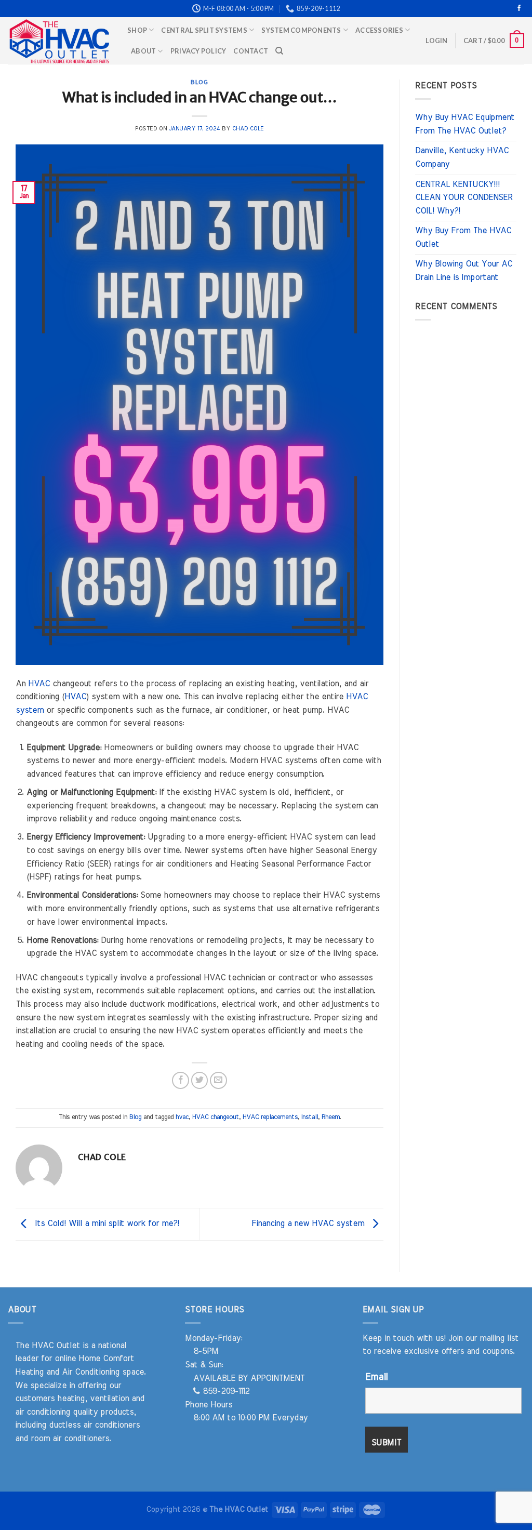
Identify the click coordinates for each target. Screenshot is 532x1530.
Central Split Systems (204, 30)
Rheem (331, 1117)
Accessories (379, 30)
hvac (182, 1117)
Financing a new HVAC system (309, 1223)
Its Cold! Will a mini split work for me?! (105, 1223)
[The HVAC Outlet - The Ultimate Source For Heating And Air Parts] (60, 40)
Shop (137, 30)
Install (309, 1117)
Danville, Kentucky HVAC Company (462, 157)
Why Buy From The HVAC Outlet (463, 237)
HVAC (39, 684)
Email (376, 1377)
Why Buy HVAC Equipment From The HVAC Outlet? (464, 124)
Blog (199, 82)
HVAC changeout (215, 1117)
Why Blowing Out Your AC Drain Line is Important (463, 271)
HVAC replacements (270, 1117)
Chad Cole (248, 128)
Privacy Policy (198, 51)
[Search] (279, 51)
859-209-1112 (224, 1391)
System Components (301, 30)
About (143, 51)
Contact (250, 51)
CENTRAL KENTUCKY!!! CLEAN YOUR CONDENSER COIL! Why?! (464, 197)
